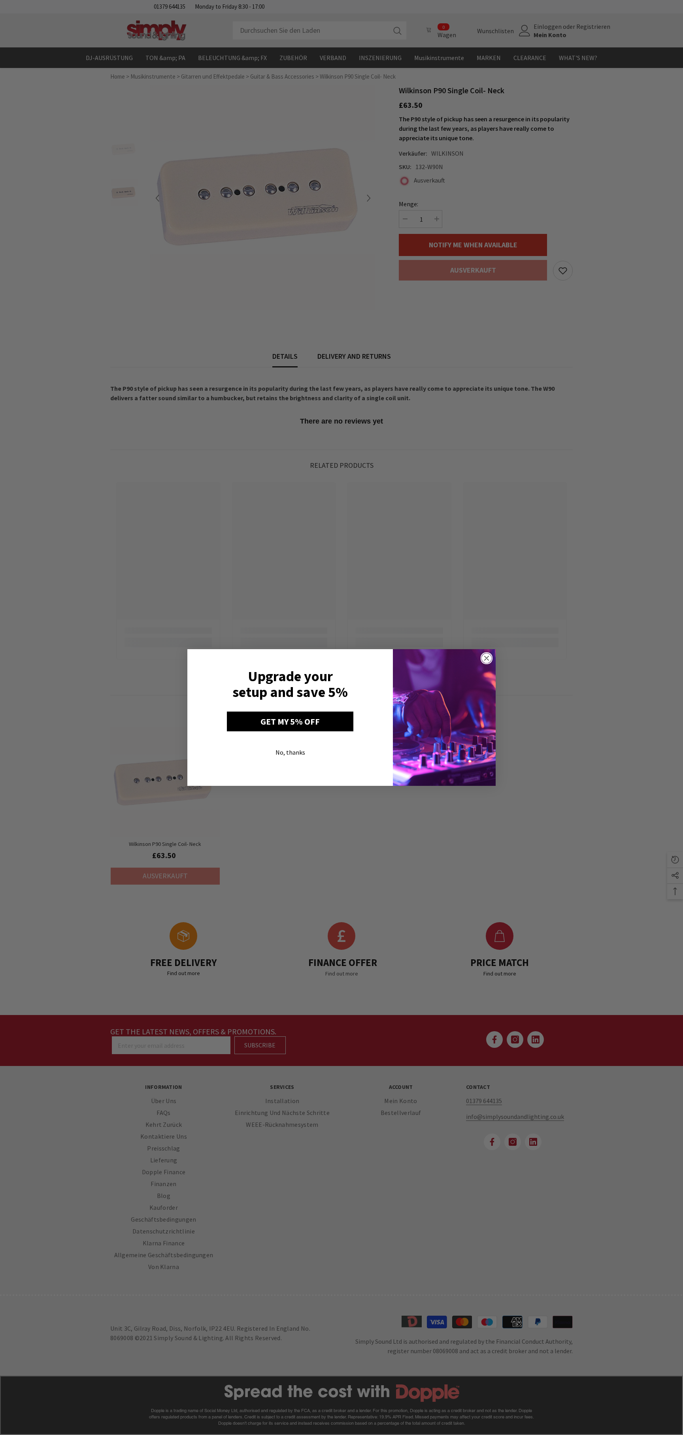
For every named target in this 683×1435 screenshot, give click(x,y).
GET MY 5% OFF (290, 721)
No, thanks (290, 752)
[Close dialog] (486, 658)
